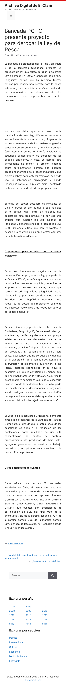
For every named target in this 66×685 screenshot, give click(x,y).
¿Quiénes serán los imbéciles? (46, 561)
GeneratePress (33, 680)
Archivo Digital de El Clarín (29, 5)
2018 (28, 624)
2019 (44, 624)
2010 (44, 610)
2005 (12, 606)
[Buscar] (52, 575)
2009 (28, 610)
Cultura (13, 647)
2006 (28, 606)
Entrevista (14, 660)
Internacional (16, 642)
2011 (11, 615)
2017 (11, 624)
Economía (14, 651)
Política (13, 637)
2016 (44, 619)
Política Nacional (15, 543)
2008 (12, 610)
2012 (28, 615)
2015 (28, 619)
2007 (45, 606)
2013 (45, 615)
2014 (12, 619)
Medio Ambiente (18, 656)
